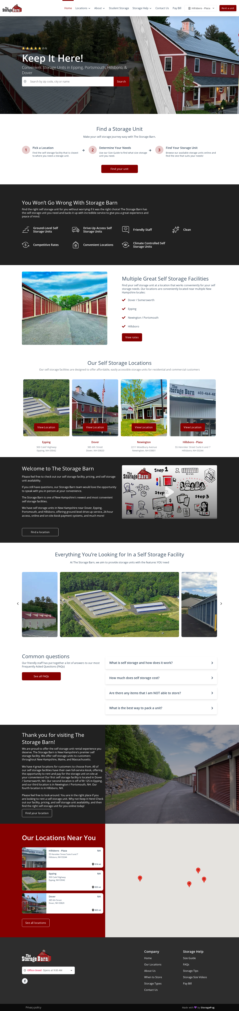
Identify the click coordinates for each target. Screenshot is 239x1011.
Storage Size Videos (195, 977)
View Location (46, 427)
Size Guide (189, 958)
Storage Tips (190, 971)
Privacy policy (33, 1007)
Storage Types (153, 983)
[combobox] (48, 970)
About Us (150, 971)
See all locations (35, 923)
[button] (161, 663)
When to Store (153, 977)
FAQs (186, 964)
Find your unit (120, 169)
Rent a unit (228, 8)
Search (121, 81)
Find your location (37, 813)
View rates (132, 337)
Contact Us (151, 990)
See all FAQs (41, 676)
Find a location (40, 532)
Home (148, 958)
